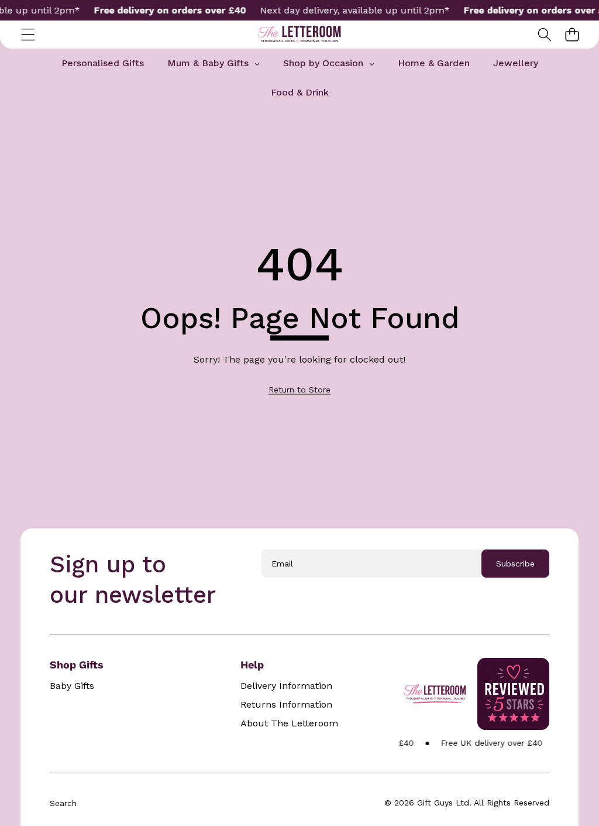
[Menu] (28, 35)
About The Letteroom (289, 723)
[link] (299, 389)
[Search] (544, 35)
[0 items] (572, 35)
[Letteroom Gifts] (299, 34)
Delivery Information (286, 686)
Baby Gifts (72, 686)
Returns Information (286, 704)
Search (63, 803)
